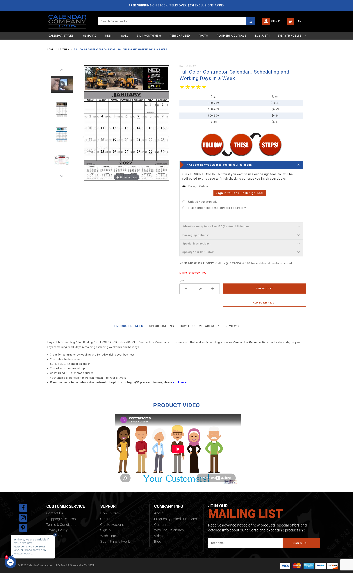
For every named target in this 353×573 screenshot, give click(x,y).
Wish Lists (108, 536)
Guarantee (162, 524)
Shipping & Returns (61, 519)
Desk (108, 35)
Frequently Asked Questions (175, 519)
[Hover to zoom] (126, 122)
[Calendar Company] (67, 21)
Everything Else (290, 35)
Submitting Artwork (115, 541)
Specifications (161, 326)
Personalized (180, 35)
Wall (124, 35)
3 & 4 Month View (149, 35)
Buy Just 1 (263, 35)
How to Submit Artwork (200, 326)
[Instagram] (23, 518)
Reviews (232, 326)
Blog (157, 541)
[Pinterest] (23, 528)
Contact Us (54, 513)
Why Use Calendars (169, 530)
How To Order (110, 513)
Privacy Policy (56, 530)
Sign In (276, 21)
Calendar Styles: (61, 35)
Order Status (109, 519)
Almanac (90, 35)
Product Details (128, 326)
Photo (203, 35)
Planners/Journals (231, 35)
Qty (181, 280)
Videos (159, 536)
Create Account (112, 524)
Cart (299, 21)
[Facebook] (23, 508)
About (158, 513)
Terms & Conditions (61, 524)
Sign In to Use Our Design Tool (239, 193)
